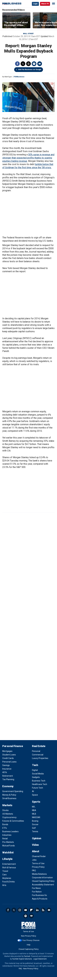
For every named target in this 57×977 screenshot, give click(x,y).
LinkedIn (37, 910)
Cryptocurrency (9, 817)
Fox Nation (37, 891)
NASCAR (36, 817)
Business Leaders (10, 831)
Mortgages (7, 751)
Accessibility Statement (43, 884)
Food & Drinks (8, 881)
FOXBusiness (19, 77)
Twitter (23, 63)
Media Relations (39, 874)
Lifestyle (7, 858)
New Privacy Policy (28, 936)
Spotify (25, 916)
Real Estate (38, 746)
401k (4, 772)
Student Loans (9, 754)
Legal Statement (40, 959)
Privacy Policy (38, 867)
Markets (7, 805)
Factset (27, 956)
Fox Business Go (39, 895)
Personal (36, 751)
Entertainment (9, 864)
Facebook (17, 63)
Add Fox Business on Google (29, 69)
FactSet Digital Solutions (22, 959)
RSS (43, 910)
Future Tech (37, 788)
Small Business (9, 798)
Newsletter (49, 910)
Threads (28, 63)
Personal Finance (12, 746)
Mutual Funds (8, 845)
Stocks (5, 810)
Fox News (36, 888)
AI (33, 791)
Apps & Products (39, 899)
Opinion (36, 838)
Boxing (35, 821)
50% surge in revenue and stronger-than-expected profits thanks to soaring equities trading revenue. (28, 157)
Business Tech (38, 781)
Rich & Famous (9, 867)
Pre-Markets (8, 842)
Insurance (6, 769)
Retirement (7, 776)
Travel (5, 871)
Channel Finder (39, 856)
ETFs (4, 828)
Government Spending (12, 791)
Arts (4, 885)
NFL (33, 807)
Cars (4, 874)
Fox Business (11, 4)
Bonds (5, 824)
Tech (35, 765)
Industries (6, 835)
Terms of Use (38, 863)
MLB (34, 814)
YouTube (25, 910)
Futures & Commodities (13, 821)
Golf (34, 828)
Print (34, 63)
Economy (7, 786)
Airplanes (6, 878)
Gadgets (36, 777)
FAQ (34, 870)
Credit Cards (8, 758)
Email (39, 63)
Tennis (35, 831)
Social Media (38, 773)
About (35, 851)
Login (35, 4)
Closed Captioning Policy (43, 881)
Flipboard (31, 910)
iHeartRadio (31, 916)
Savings (6, 765)
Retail (5, 838)
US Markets (7, 814)
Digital (35, 770)
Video (35, 844)
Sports (36, 801)
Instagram (19, 910)
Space (35, 795)
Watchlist (8, 852)
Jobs (34, 860)
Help (28, 945)
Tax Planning (8, 779)
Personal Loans (9, 762)
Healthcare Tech (39, 784)
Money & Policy (9, 795)
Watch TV (45, 4)
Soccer (35, 824)
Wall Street (28, 34)
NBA (34, 810)
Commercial (37, 754)
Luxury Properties (40, 758)
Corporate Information (42, 877)
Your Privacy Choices (30, 940)
